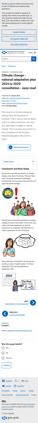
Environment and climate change (16, 103)
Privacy (33, 395)
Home (4, 66)
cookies (10, 4)
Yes (7, 348)
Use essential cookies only (19, 39)
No (7, 353)
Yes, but (9, 358)
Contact (23, 390)
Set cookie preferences (19, 44)
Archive (15, 390)
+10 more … (13, 101)
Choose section (8, 161)
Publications (12, 66)
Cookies (31, 390)
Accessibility (6, 390)
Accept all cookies (19, 32)
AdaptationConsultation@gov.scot (19, 331)
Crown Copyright (7, 395)
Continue (6, 365)
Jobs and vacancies (22, 395)
